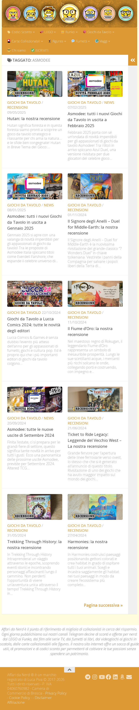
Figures (57, 41)
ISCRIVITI (41, 50)
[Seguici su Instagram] (94, 677)
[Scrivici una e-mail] (129, 677)
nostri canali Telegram (66, 634)
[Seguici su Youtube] (101, 677)
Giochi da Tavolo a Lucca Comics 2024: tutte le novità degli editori (33, 324)
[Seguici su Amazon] (122, 677)
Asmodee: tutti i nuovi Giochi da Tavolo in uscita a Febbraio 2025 (95, 119)
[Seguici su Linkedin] (115, 677)
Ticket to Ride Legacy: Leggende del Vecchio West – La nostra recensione (94, 440)
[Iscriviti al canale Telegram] (87, 677)
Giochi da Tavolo (98, 32)
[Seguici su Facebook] (108, 677)
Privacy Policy (55, 693)
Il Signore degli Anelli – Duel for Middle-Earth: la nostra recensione (94, 227)
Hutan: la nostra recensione (33, 118)
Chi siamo (18, 50)
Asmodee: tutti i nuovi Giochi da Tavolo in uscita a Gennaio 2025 (34, 222)
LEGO (48, 32)
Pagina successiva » (103, 605)
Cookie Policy (19, 697)
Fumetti (81, 41)
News (109, 102)
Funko (70, 32)
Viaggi (102, 41)
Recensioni (17, 107)
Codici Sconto (21, 32)
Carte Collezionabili (25, 41)
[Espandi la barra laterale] (132, 60)
